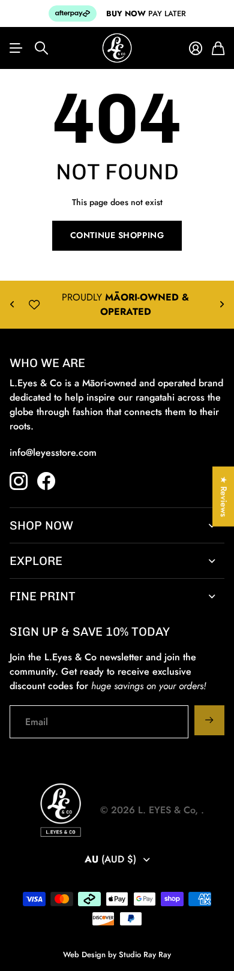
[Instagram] (19, 481)
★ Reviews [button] (224, 496)
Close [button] (117, 525)
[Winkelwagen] (218, 48)
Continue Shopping (117, 235)
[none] (12, 304)
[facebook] (46, 481)
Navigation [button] (16, 48)
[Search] (41, 48)
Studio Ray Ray (145, 954)
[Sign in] (195, 48)
